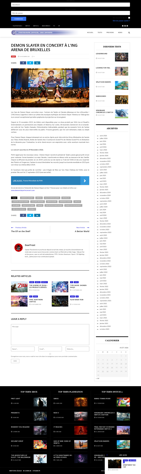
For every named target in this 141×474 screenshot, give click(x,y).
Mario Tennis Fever (102, 398)
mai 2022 (103, 278)
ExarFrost (30, 245)
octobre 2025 (104, 164)
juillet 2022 (103, 272)
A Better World (82, 231)
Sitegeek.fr (36, 471)
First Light (15, 398)
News (120, 32)
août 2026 (103, 136)
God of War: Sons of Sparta (62, 442)
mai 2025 (103, 178)
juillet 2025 (103, 172)
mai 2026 (103, 144)
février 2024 (104, 221)
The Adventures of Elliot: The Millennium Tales (20, 457)
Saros (56, 398)
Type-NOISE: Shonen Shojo (78, 286)
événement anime (65, 201)
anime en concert (27, 198)
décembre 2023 (105, 224)
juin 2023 (103, 241)
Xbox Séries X (46, 26)
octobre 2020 (104, 329)
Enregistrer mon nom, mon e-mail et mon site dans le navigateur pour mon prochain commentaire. (44, 356)
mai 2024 (103, 212)
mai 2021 (103, 312)
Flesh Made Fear (76, 300)
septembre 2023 (105, 232)
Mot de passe (70, 9)
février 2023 (104, 252)
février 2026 (104, 153)
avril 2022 (103, 281)
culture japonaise (38, 201)
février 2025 (104, 187)
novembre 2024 (105, 195)
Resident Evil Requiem (20, 427)
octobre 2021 (104, 298)
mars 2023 (103, 249)
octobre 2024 (104, 198)
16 (126, 363)
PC (54, 26)
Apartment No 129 (129, 466)
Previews (110, 32)
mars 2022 (103, 283)
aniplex (39, 198)
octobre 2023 (104, 229)
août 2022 (103, 269)
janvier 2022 (104, 289)
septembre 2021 (105, 301)
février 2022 (104, 286)
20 (112, 367)
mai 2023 (103, 244)
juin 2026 (103, 141)
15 (121, 363)
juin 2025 (103, 175)
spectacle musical (19, 209)
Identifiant (70, 1)
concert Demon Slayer (20, 201)
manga (40, 205)
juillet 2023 (103, 238)
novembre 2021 (105, 295)
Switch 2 (36, 26)
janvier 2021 (104, 323)
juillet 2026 (103, 138)
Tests (100, 32)
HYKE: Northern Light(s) (36, 301)
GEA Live (77, 201)
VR (59, 26)
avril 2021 (103, 315)
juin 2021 (103, 309)
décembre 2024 (105, 192)
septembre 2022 (105, 266)
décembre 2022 (105, 258)
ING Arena (16, 205)
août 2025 (103, 170)
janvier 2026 (104, 155)
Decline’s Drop (17, 441)
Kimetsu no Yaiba (28, 205)
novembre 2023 (105, 227)
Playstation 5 (17, 26)
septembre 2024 (105, 201)
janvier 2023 (104, 255)
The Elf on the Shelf (20, 231)
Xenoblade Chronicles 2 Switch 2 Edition (104, 112)
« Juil (97, 378)
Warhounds (101, 96)
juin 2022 (103, 275)
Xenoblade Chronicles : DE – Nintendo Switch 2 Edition (104, 457)
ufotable (32, 209)
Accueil (90, 32)
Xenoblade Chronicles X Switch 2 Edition (104, 414)
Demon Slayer (51, 201)
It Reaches (58, 427)
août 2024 (103, 204)
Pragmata (15, 413)
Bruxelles (66, 198)
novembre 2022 (105, 261)
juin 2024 (103, 210)
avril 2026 (103, 147)
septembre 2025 (105, 167)
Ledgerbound (101, 54)
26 (107, 371)
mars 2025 (103, 184)
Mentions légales (15, 471)
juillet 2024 (103, 207)
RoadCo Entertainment (73, 205)
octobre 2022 (104, 264)
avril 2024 (103, 215)
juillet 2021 (103, 306)
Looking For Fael (103, 68)
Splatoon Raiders (103, 82)
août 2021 (103, 303)
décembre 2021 (105, 292)
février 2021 (104, 320)
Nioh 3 (56, 413)
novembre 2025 (105, 161)
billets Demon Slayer (52, 198)
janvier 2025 (104, 190)
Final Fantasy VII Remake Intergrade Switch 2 (104, 428)
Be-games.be (27, 471)
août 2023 (103, 235)
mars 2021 (103, 318)
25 (103, 371)
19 (107, 367)
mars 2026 (103, 150)
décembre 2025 (105, 158)
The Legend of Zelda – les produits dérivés (38, 286)
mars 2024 (103, 218)
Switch (27, 26)
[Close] (107, 455)
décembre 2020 (105, 326)
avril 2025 (103, 181)
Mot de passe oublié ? (121, 21)
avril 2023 (103, 246)
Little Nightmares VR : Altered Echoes (63, 456)
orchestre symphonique (54, 205)
